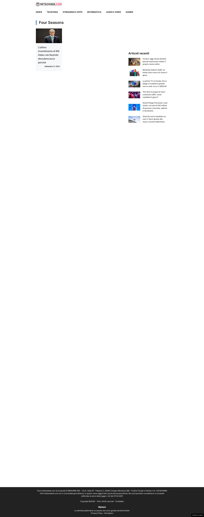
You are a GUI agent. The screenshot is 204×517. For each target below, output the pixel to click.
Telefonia (52, 12)
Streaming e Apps (72, 12)
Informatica (94, 12)
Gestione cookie (197, 515)
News (39, 12)
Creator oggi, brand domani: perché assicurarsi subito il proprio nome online (154, 61)
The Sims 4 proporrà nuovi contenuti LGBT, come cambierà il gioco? (154, 94)
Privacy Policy (97, 513)
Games (129, 12)
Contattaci (119, 501)
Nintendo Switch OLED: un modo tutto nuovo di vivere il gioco (155, 72)
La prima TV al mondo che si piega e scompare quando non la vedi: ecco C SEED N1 (155, 83)
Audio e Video (113, 12)
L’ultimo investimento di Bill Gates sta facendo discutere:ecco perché (48, 55)
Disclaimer (108, 513)
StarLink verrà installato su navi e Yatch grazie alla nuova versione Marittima (154, 119)
